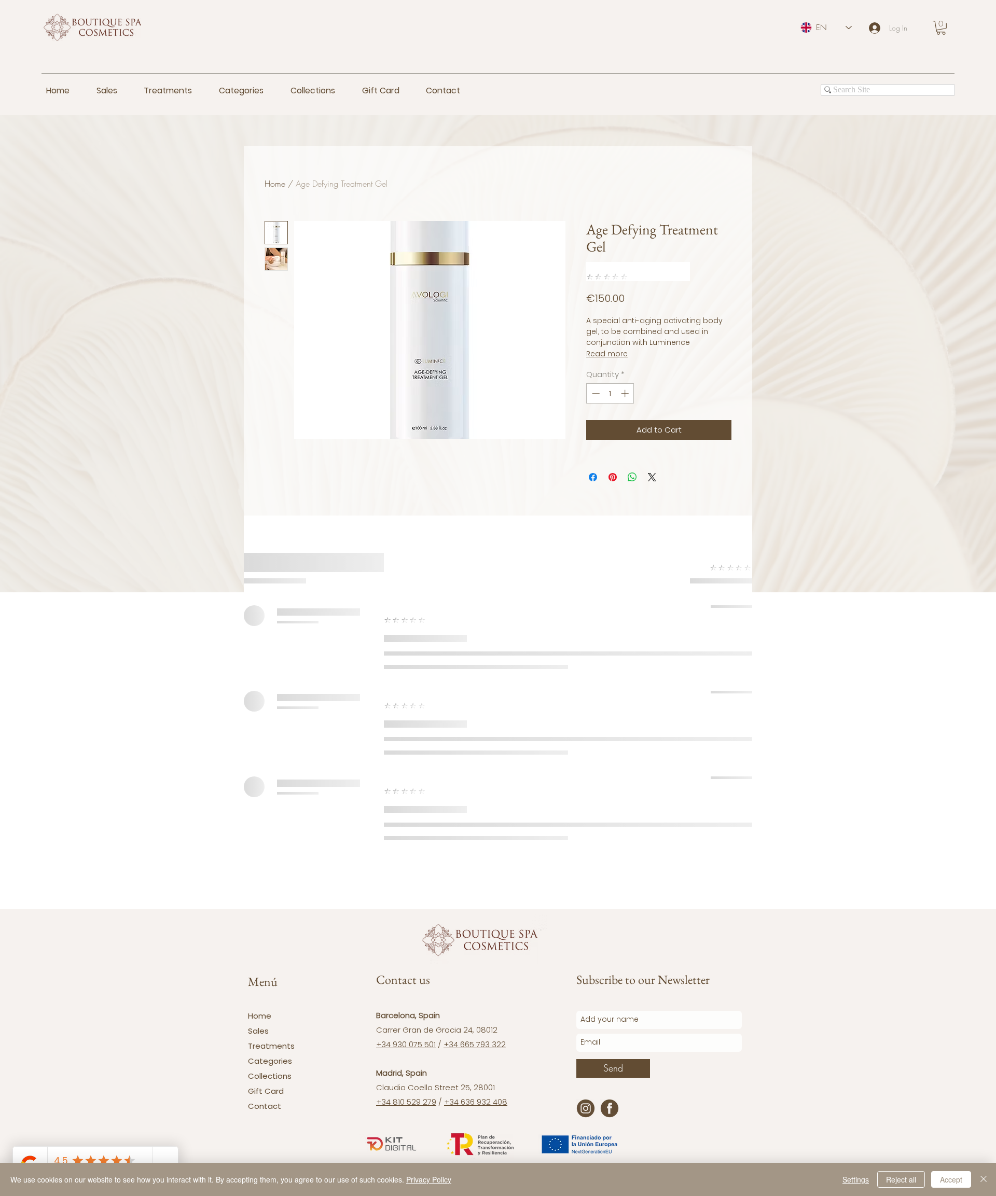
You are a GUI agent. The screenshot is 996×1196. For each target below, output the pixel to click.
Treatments (271, 1045)
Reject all (901, 1179)
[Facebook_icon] (609, 1108)
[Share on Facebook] (593, 477)
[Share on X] (652, 477)
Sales (258, 1030)
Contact (264, 1106)
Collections (270, 1075)
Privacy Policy (428, 1179)
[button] (941, 28)
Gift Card (266, 1091)
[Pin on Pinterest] (612, 477)
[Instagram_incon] (585, 1108)
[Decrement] (595, 393)
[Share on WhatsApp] (632, 477)
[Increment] (626, 393)
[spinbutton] (610, 393)
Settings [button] (855, 1179)
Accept (951, 1179)
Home (275, 183)
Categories (270, 1060)
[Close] (983, 1179)
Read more (607, 354)
